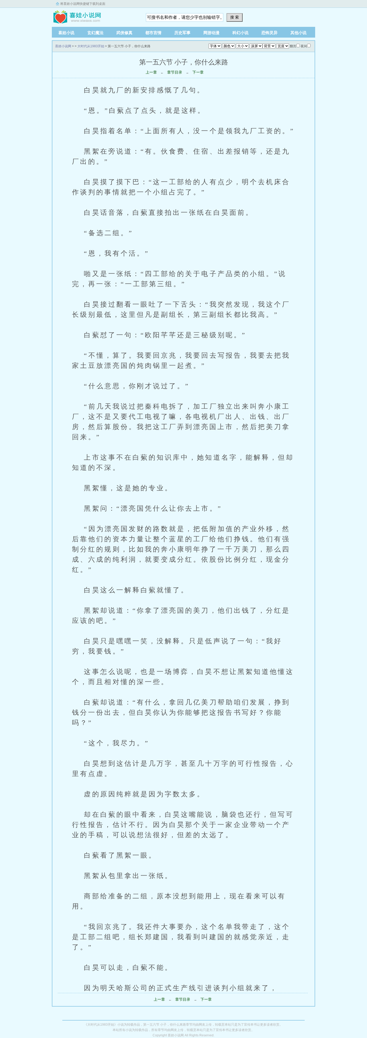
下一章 (198, 72)
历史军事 (182, 32)
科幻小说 (240, 32)
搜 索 (234, 17)
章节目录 (174, 72)
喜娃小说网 (85, 16)
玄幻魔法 (95, 32)
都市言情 (153, 32)
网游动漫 (211, 32)
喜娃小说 (66, 32)
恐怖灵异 (269, 32)
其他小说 (298, 32)
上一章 (151, 72)
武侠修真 (124, 32)
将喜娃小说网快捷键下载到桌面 (82, 4)
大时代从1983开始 (90, 46)
